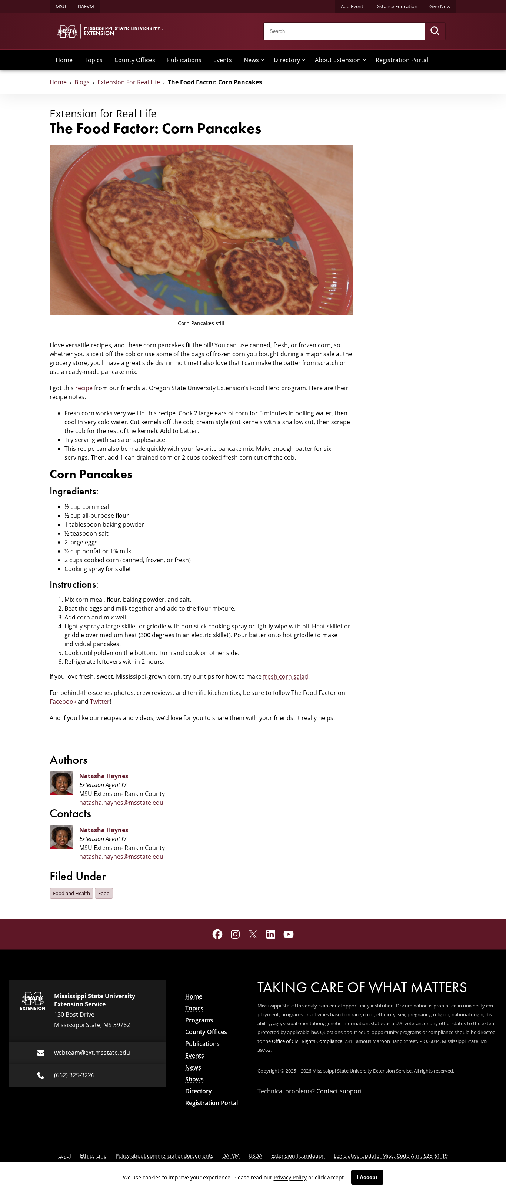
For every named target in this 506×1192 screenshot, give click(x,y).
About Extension (338, 60)
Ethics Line (93, 1155)
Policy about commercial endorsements (164, 1155)
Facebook (64, 701)
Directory (287, 60)
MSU (61, 6)
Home (64, 60)
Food (104, 893)
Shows (194, 1079)
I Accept (367, 1177)
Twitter (100, 701)
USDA (255, 1155)
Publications (184, 60)
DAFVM (86, 6)
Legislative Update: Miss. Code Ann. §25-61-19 (391, 1155)
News (251, 60)
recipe (84, 388)
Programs (199, 1020)
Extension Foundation (298, 1155)
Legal (64, 1155)
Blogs (82, 82)
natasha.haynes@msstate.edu (121, 802)
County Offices (134, 60)
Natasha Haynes (103, 776)
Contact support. (340, 1091)
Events (222, 60)
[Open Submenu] (262, 60)
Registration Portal (402, 60)
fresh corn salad (285, 676)
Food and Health (71, 893)
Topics (93, 60)
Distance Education (396, 6)
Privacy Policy (290, 1177)
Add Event (352, 6)
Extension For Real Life (128, 82)
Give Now (439, 6)
